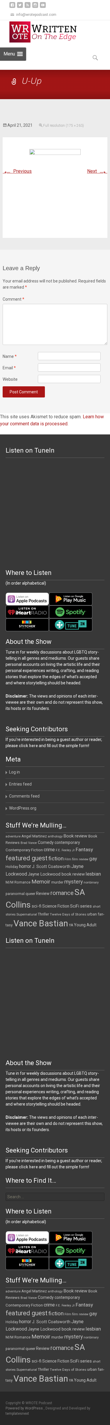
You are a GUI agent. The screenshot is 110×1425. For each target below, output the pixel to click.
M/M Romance (18, 882)
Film (68, 859)
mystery (73, 882)
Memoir (40, 881)
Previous (17, 171)
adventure (13, 836)
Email (9, 367)
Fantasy (84, 849)
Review (43, 893)
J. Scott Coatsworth (51, 866)
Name (10, 356)
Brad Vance (29, 843)
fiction (56, 858)
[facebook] (12, 7)
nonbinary (91, 882)
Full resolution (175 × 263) (63, 125)
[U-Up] (55, 187)
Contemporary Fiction (24, 850)
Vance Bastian (40, 923)
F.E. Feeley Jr (65, 850)
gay (93, 859)
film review (80, 859)
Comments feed (24, 796)
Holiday (12, 867)
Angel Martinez (34, 836)
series (86, 906)
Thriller (43, 914)
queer (30, 893)
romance (62, 892)
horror (25, 866)
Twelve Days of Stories (68, 914)
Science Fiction (55, 906)
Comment (13, 299)
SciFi (74, 906)
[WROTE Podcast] (46, 32)
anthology (55, 836)
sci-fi (36, 906)
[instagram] (35, 7)
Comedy (46, 842)
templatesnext (17, 1414)
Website (10, 379)
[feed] (28, 7)
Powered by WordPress (25, 1408)
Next (97, 171)
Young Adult (85, 925)
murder (57, 882)
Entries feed (20, 784)
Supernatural (26, 914)
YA (71, 925)
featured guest (27, 858)
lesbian (93, 874)
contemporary (67, 842)
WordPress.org (22, 808)
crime (49, 849)
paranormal (15, 894)
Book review (75, 836)
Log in (14, 772)
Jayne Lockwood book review (56, 874)
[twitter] (20, 7)
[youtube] (43, 7)
